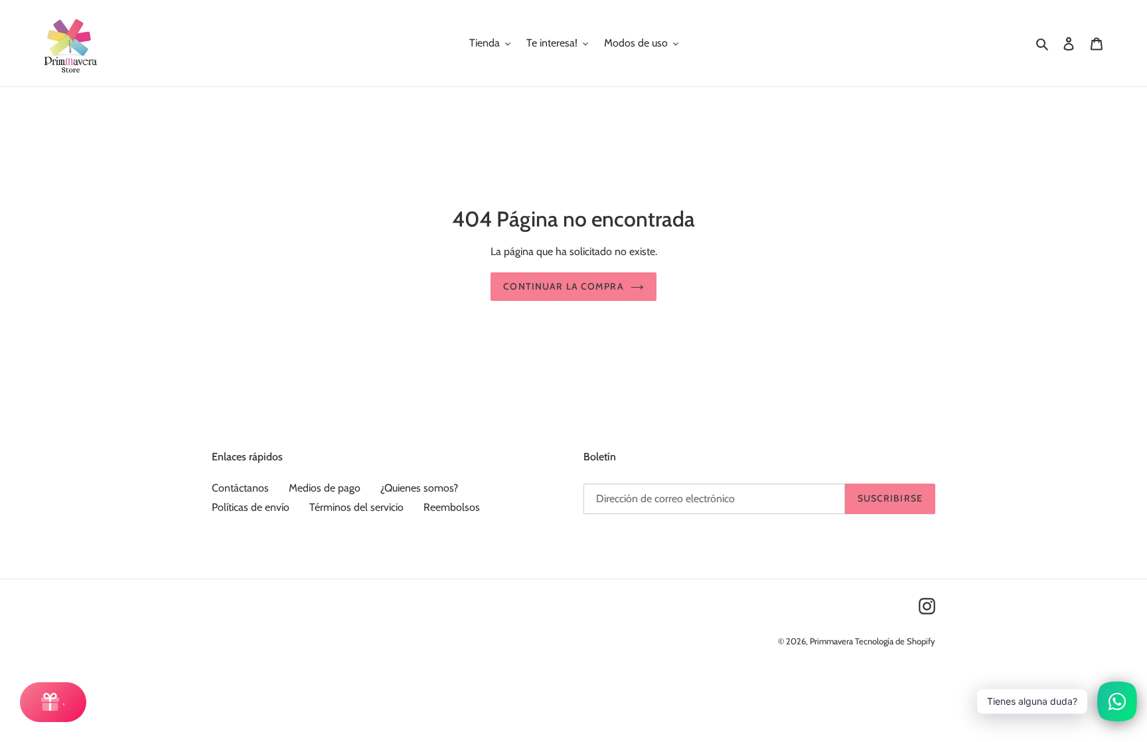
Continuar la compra (563, 286)
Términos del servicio (356, 507)
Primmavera (832, 641)
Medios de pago (324, 488)
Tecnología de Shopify (895, 641)
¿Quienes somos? (419, 488)
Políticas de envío (250, 507)
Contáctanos (240, 488)
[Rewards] (53, 702)
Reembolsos (451, 507)
